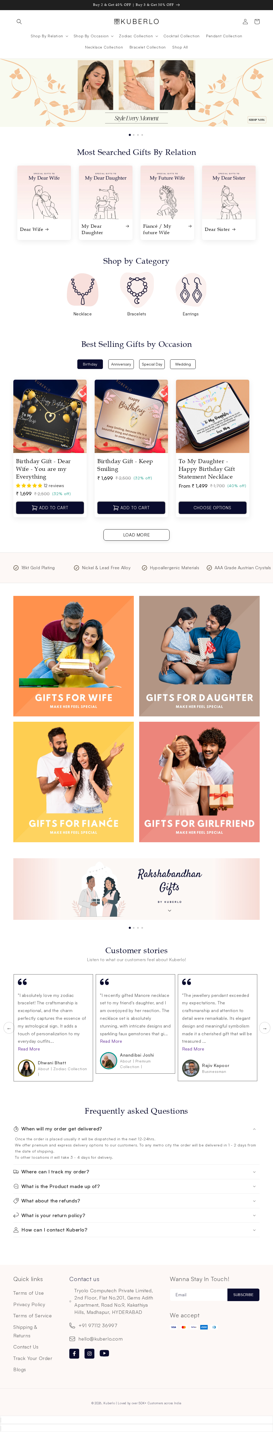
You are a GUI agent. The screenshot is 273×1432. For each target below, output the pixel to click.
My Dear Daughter (92, 229)
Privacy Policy (29, 1304)
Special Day (152, 364)
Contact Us (26, 1347)
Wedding (183, 364)
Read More (29, 1049)
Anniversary (121, 364)
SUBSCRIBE (243, 1295)
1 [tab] (131, 132)
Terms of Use (28, 1293)
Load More (136, 534)
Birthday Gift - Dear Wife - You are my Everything (43, 469)
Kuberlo (109, 1403)
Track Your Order (33, 1358)
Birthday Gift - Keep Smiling (125, 465)
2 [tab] (135, 132)
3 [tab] (139, 132)
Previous (6, 1027)
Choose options (212, 507)
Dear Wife (31, 229)
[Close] (0, 1420)
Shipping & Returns (25, 1331)
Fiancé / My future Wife (157, 229)
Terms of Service (32, 1315)
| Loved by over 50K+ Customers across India (149, 1403)
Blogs (19, 1369)
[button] (19, 21)
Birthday (90, 364)
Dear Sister (217, 229)
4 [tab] (143, 132)
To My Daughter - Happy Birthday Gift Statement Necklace (207, 469)
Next (261, 1027)
